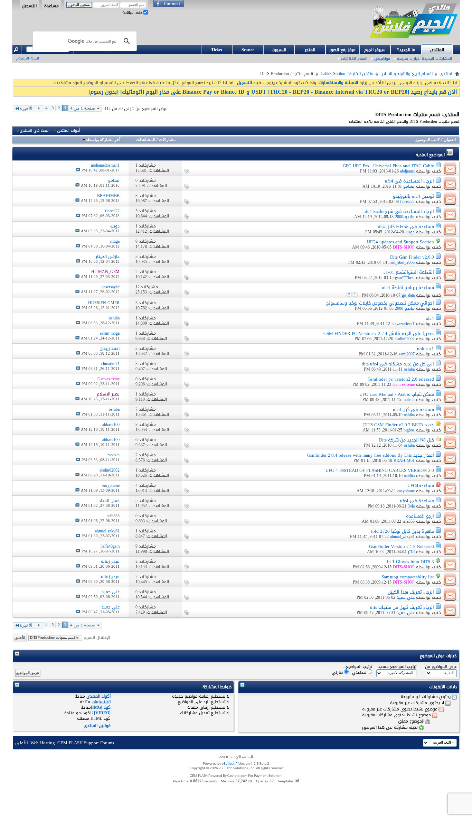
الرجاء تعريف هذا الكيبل (411, 592)
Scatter (248, 50)
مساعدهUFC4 (420, 485)
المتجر (310, 50)
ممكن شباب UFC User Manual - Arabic (396, 394)
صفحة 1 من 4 (82, 108)
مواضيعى (382, 58)
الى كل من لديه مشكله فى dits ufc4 (398, 364)
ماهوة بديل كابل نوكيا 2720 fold (402, 531)
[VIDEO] (102, 713)
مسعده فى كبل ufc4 (413, 409)
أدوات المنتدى (68, 131)
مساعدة (51, 5)
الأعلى (20, 637)
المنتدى (437, 50)
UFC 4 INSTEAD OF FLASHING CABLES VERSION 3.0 (379, 470)
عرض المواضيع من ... (439, 666)
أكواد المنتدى (98, 696)
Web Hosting (42, 742)
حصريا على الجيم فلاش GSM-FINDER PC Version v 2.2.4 (378, 333)
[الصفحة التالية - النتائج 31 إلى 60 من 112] (39, 108)
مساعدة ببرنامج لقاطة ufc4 (408, 287)
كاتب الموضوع (427, 140)
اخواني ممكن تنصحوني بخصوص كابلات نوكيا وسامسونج (380, 303)
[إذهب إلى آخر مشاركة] (78, 170)
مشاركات (167, 140)
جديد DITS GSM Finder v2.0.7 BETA (398, 424)
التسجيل (29, 5)
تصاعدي (360, 672)
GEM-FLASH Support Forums (85, 742)
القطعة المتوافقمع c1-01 (409, 272)
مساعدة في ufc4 (417, 500)
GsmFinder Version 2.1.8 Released (401, 546)
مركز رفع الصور (342, 50)
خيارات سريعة (408, 58)
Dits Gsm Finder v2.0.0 (412, 257)
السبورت (279, 50)
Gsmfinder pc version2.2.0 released (401, 379)
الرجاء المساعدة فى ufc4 (409, 181)
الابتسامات (101, 702)
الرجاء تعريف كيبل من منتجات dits (402, 607)
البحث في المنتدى (34, 131)
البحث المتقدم (27, 58)
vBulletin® (230, 764)
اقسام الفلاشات (354, 58)
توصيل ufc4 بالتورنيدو (413, 196)
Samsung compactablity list (407, 577)
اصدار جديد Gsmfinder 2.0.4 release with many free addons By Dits (370, 455)
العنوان (450, 140)
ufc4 (430, 318)
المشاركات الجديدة (437, 58)
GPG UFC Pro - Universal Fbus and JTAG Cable (388, 165)
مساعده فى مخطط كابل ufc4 (405, 226)
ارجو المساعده (420, 516)
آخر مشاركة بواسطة (103, 140)
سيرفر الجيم (375, 50)
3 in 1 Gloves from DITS (410, 561)
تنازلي (338, 672)
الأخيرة (26, 108)
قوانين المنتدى (97, 725)
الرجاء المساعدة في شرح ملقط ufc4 (399, 211)
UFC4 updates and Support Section (400, 242)
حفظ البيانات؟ (132, 12)
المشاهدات (145, 140)
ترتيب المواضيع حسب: (397, 666)
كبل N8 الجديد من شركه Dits (406, 440)
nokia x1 (425, 348)
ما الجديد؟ (406, 50)
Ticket (216, 50)
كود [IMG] (101, 707)
